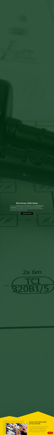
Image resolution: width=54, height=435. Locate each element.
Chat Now (50, 432)
